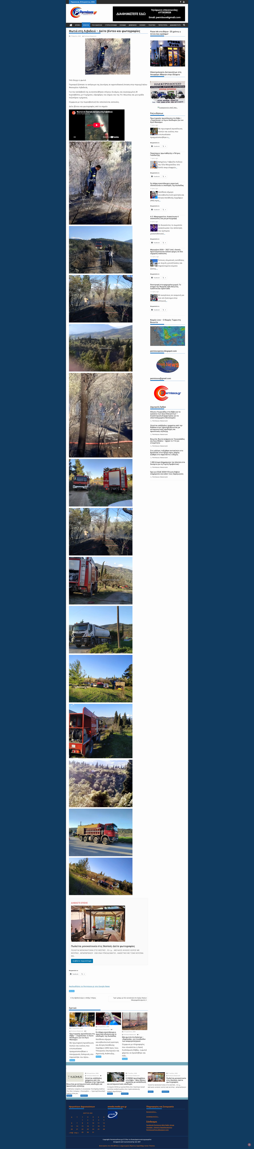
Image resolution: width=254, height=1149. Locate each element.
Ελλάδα (123, 25)
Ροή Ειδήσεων (97, 25)
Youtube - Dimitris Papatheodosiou (159, 1127)
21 (77, 1129)
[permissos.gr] (71, 24)
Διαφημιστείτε (175, 25)
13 (72, 1126)
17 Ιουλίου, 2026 (132, 1073)
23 (88, 1129)
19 (104, 1126)
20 (72, 1129)
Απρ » (76, 1133)
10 (93, 1123)
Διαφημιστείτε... (152, 1117)
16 (88, 1126)
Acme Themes (149, 1146)
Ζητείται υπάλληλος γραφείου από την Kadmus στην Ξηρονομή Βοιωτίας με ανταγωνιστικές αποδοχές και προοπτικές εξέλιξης (166, 428)
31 (93, 1132)
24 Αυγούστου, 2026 (92, 1073)
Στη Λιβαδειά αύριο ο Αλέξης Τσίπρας (83, 998)
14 (77, 1126)
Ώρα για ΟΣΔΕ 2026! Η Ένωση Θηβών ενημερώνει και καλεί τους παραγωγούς (166, 473)
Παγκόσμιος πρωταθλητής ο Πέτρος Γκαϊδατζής (165, 154)
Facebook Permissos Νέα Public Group (160, 1125)
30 (88, 1132)
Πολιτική (152, 25)
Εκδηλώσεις (84, 1095)
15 (82, 1126)
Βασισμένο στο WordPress (109, 1146)
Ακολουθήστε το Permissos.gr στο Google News (89, 986)
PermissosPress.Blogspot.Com (157, 1130)
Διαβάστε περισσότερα (82, 961)
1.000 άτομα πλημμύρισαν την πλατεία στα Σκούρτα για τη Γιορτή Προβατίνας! (167, 463)
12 (104, 1123)
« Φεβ (71, 1133)
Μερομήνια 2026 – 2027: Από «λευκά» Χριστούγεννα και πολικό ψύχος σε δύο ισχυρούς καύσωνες (166, 252)
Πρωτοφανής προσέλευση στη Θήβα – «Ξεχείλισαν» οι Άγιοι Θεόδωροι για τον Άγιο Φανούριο (166, 120)
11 (98, 1123)
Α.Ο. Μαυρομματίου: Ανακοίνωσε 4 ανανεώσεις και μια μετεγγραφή (164, 218)
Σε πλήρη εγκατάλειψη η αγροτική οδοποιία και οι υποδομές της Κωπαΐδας (167, 184)
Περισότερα (162, 25)
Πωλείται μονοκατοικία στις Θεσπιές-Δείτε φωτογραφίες (103, 946)
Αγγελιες (69, 1095)
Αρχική (77, 25)
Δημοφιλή (133, 25)
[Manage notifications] (249, 1144)
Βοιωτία (86, 25)
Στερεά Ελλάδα (111, 25)
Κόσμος (142, 25)
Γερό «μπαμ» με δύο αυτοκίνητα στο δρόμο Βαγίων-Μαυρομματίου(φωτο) (130, 999)
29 (82, 1132)
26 (104, 1129)
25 (98, 1129)
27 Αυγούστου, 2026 (77, 1028)
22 (82, 1129)
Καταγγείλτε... (151, 1112)
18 (98, 1126)
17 (93, 1126)
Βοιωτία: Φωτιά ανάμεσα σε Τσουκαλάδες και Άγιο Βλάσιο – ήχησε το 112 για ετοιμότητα (167, 441)
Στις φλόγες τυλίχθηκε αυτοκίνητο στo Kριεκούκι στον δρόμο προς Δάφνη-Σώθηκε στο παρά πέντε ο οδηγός (166, 453)
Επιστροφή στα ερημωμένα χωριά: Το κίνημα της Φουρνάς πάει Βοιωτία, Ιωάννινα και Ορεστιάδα (165, 287)
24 (93, 1129)
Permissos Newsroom (90, 36)
